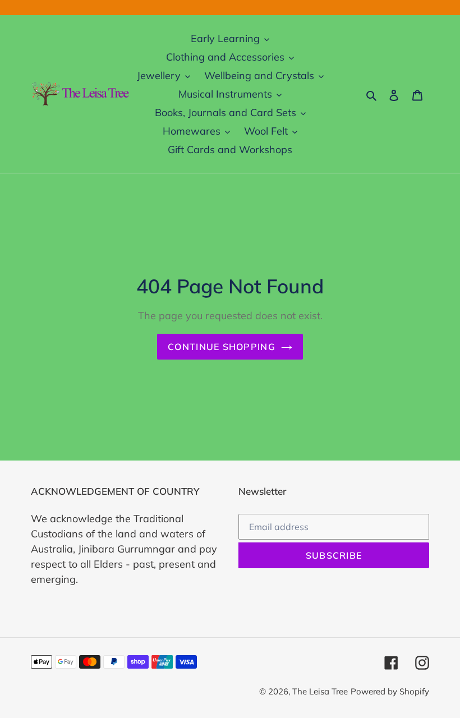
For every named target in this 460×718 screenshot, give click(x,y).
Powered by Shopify (390, 691)
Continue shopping (221, 346)
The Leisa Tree (320, 691)
